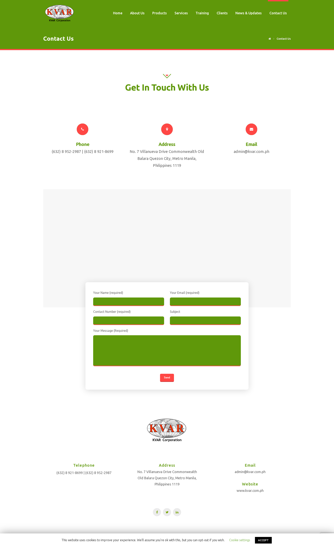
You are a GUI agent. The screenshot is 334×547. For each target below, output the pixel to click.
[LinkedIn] (177, 512)
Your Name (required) (108, 292)
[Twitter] (167, 512)
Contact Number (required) (112, 311)
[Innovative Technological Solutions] (59, 13)
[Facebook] (157, 512)
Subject (175, 311)
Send (167, 377)
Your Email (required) (184, 292)
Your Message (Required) (110, 330)
